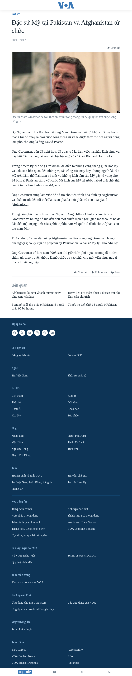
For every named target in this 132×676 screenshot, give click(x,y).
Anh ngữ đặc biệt (78, 509)
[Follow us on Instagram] (37, 333)
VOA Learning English (81, 529)
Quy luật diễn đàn (22, 562)
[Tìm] (109, 672)
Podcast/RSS (75, 355)
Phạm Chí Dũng (21, 455)
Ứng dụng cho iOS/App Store (29, 603)
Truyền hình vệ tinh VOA (27, 476)
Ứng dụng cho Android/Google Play (33, 609)
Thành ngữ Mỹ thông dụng (83, 515)
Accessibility (75, 650)
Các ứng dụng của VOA (82, 603)
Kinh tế (72, 396)
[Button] (113, 47)
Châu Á (16, 409)
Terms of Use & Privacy (82, 555)
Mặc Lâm (17, 442)
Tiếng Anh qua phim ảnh (26, 522)
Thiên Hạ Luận (76, 442)
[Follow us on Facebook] (15, 333)
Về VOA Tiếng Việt (23, 555)
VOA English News (23, 656)
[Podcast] (45, 333)
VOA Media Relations (25, 663)
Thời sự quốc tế (77, 375)
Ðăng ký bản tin (21, 355)
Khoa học (73, 409)
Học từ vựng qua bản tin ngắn (29, 535)
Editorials (73, 663)
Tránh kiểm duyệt (22, 629)
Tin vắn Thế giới (77, 476)
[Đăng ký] (52, 333)
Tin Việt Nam (20, 375)
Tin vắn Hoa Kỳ (77, 482)
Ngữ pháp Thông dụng (25, 515)
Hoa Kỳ (16, 14)
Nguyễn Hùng (20, 449)
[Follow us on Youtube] (30, 333)
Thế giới (17, 402)
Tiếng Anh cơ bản (22, 509)
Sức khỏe (73, 415)
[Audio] (82, 672)
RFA (70, 656)
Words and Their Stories (82, 522)
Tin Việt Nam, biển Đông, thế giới (32, 482)
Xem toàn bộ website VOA (27, 582)
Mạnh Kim (18, 436)
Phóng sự (17, 489)
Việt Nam (17, 396)
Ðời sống (73, 402)
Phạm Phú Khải (77, 436)
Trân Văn (73, 449)
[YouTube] (54, 672)
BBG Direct (19, 650)
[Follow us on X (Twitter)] (22, 333)
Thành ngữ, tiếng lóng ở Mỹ (28, 529)
